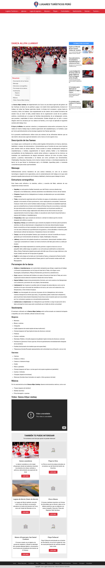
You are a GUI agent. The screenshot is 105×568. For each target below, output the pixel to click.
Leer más (26, 476)
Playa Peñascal (53, 537)
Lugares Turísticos (11, 11)
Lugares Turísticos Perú (55, 4)
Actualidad (89, 563)
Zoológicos (50, 563)
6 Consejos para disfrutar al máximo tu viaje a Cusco (74, 89)
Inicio (14, 563)
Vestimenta (16, 91)
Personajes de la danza (20, 88)
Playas (55, 11)
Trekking (43, 563)
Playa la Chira (53, 461)
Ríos (37, 563)
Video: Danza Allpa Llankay (21, 100)
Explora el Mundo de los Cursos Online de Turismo (75, 48)
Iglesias (23, 11)
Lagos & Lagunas (35, 11)
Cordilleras (31, 563)
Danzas (87, 11)
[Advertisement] (52, 28)
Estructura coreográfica (20, 86)
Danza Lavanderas (25, 461)
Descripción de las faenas (21, 81)
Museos (47, 11)
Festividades (65, 11)
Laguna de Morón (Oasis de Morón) (25, 499)
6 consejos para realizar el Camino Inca (75, 103)
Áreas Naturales (22, 563)
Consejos (81, 563)
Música (15, 97)
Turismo (95, 11)
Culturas (57, 563)
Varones (17, 95)
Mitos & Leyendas (66, 563)
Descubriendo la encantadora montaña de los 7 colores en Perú (74, 60)
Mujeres (17, 93)
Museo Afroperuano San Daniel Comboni (26, 538)
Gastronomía (77, 11)
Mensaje (15, 83)
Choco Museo (53, 499)
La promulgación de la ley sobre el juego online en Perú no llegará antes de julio (74, 74)
